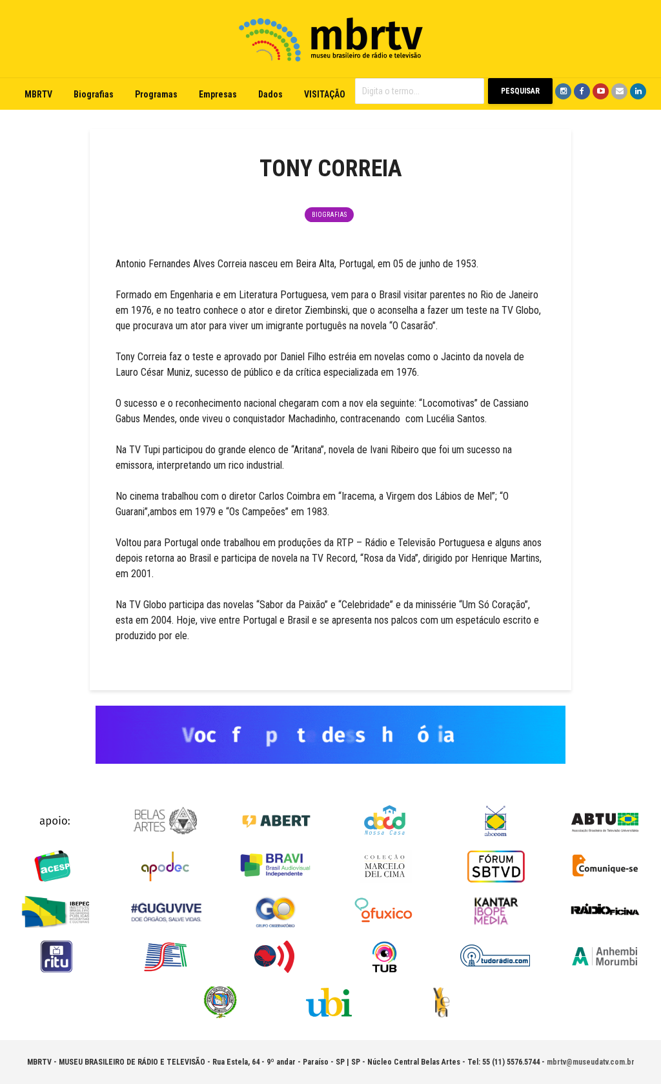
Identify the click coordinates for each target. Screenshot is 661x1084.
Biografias (94, 94)
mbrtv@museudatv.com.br (591, 1062)
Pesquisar (520, 91)
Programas (156, 94)
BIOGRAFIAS (329, 214)
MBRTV (38, 94)
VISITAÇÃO (324, 94)
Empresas (218, 94)
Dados (270, 94)
